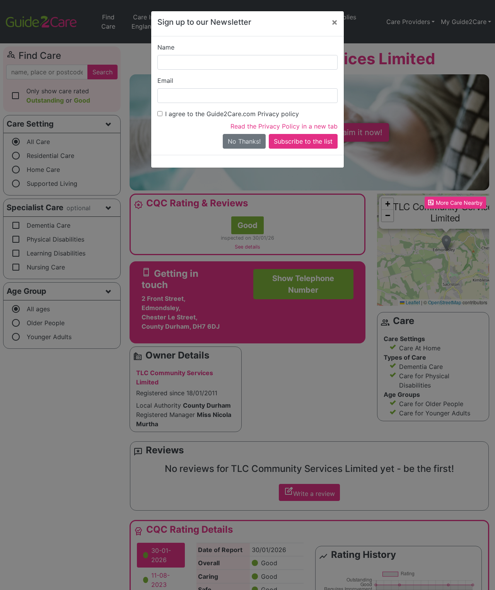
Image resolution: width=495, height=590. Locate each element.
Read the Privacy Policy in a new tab (284, 126)
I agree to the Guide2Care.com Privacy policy (232, 114)
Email (165, 80)
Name (165, 47)
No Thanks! (244, 141)
